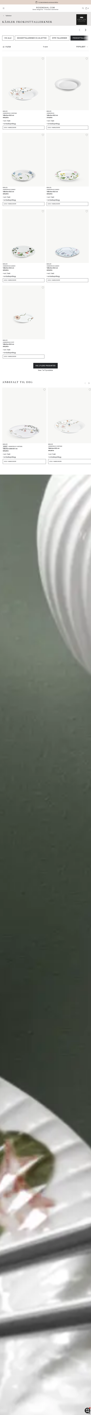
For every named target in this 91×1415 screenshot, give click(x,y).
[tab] (82, 47)
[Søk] (83, 8)
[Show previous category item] (80, 30)
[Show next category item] (86, 30)
